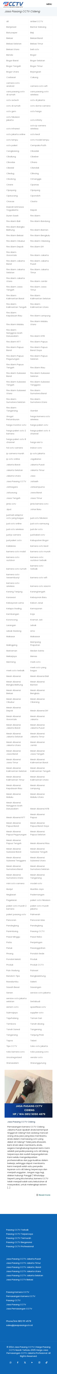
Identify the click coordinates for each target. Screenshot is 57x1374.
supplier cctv (36, 1012)
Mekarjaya (11, 656)
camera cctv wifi (38, 86)
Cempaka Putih (38, 145)
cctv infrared (13, 128)
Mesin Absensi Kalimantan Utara (39, 778)
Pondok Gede (37, 953)
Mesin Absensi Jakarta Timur (37, 735)
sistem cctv (12, 1006)
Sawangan (35, 987)
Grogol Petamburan (12, 418)
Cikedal (10, 167)
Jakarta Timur (37, 470)
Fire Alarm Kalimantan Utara (39, 305)
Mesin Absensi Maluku (13, 796)
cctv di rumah (13, 105)
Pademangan (37, 894)
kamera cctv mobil (16, 551)
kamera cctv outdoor (12, 559)
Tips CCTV (11, 1046)
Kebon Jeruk (36, 602)
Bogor (33, 54)
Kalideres (11, 546)
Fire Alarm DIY (37, 246)
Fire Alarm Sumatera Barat (38, 392)
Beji (32, 32)
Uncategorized (14, 1057)
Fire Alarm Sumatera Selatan (15, 401)
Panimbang (12, 931)
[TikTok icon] (46, 1362)
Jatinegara (12, 486)
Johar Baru (35, 509)
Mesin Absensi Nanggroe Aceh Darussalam (14, 805)
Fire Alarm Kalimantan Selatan (40, 297)
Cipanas (34, 184)
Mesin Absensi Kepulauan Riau (14, 787)
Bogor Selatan (37, 60)
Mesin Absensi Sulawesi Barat (13, 850)
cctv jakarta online (15, 134)
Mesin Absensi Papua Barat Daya (39, 824)
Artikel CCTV (36, 21)
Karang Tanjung (14, 591)
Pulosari (34, 970)
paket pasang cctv (16, 914)
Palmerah (35, 914)
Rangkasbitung (38, 975)
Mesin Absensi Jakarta (37, 718)
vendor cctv (36, 1057)
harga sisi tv (36, 442)
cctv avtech (12, 100)
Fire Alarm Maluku (15, 324)
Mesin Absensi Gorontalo (13, 718)
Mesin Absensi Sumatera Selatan (39, 868)
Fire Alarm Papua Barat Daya (38, 349)
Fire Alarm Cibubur (15, 240)
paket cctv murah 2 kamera (16, 907)
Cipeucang (12, 195)
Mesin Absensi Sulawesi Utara (38, 859)
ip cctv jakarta (37, 453)
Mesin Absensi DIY (39, 710)
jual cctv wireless (15, 529)
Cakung (34, 77)
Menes (33, 656)
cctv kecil (35, 134)
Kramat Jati (36, 619)
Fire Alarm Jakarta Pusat (39, 262)
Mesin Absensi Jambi (37, 744)
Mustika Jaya (37, 889)
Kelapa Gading (14, 608)
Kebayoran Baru (38, 597)
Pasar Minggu (13, 936)
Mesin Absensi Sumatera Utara (14, 876)
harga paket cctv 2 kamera (16, 432)
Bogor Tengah (13, 66)
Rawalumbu (12, 981)
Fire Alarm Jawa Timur (38, 288)
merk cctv (35, 661)
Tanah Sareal (13, 1029)
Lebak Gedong (13, 630)
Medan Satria (37, 650)
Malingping (11, 645)
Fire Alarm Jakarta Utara (15, 280)
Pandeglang (12, 925)
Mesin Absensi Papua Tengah (13, 842)
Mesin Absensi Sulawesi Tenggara (16, 859)
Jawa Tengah (13, 498)
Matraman (11, 650)
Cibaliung (11, 156)
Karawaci (11, 597)
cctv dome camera (40, 105)
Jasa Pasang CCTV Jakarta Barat (23, 1267)
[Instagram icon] (39, 1362)
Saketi (33, 981)
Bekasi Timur (36, 43)
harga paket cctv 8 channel (16, 441)
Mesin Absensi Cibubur (13, 700)
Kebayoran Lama (15, 602)
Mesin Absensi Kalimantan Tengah (40, 769)
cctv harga (36, 111)
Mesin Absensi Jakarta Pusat (37, 726)
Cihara (33, 162)
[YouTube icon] (32, 1362)
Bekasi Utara (12, 49)
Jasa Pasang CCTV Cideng (21, 1121)
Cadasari (11, 77)
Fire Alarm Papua (38, 341)
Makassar (35, 636)
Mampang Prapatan (35, 643)
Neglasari (11, 894)
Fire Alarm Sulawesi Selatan (40, 375)
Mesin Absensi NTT (15, 817)
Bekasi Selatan (13, 43)
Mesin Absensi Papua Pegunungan (16, 833)
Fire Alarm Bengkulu (40, 235)
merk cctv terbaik (15, 670)
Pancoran (11, 920)
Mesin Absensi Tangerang (37, 876)
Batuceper (11, 32)
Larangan (11, 625)
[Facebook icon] (17, 1362)
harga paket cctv (39, 424)
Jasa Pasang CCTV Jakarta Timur (23, 1263)
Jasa (32, 475)
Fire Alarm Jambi (38, 281)
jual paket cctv (14, 540)
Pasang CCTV (37, 931)
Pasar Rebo (36, 936)
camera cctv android (13, 84)
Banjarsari (11, 26)
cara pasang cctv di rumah (15, 93)
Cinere (9, 184)
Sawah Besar (13, 987)
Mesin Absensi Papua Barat (13, 824)
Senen (9, 992)
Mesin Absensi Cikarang (37, 700)
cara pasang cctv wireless (39, 93)
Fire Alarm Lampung (40, 315)
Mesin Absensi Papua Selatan (38, 833)
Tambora (11, 1023)
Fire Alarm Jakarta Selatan (15, 271)
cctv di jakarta (37, 100)
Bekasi (9, 38)
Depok (33, 209)
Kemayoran (36, 608)
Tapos (9, 1040)
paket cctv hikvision (40, 900)
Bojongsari (35, 71)
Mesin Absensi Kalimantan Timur (15, 778)
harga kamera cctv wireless (40, 418)
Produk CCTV (37, 964)
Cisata (33, 201)
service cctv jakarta (40, 992)
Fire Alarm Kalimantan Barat (15, 297)
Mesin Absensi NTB (39, 808)
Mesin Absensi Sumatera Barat (14, 868)
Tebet (33, 1040)
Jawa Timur (36, 498)
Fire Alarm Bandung (40, 221)
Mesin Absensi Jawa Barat (13, 752)
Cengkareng (12, 151)
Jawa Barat (36, 492)
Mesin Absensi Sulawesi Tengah (39, 850)
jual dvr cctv (36, 529)
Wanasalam (12, 1062)
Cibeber (34, 156)
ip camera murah (15, 453)
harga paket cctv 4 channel (40, 432)
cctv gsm (11, 111)
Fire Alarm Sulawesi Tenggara (40, 383)
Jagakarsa (35, 458)
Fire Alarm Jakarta (39, 255)
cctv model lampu (39, 139)
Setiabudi (35, 1001)
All (7, 21)
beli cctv (34, 49)
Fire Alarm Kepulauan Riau (14, 314)
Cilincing (34, 173)
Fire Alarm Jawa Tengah (14, 288)
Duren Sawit (12, 215)
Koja (32, 614)
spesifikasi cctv (38, 1006)
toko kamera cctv (15, 1051)
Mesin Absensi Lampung (37, 787)
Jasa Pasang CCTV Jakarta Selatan (24, 1275)
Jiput (8, 509)
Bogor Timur (36, 66)
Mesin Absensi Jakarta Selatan (14, 735)
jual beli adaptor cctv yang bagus (15, 516)
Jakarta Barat (13, 464)
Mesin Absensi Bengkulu (37, 692)
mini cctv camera (15, 883)
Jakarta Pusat (37, 464)
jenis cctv (11, 503)
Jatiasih (34, 481)
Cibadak (34, 151)
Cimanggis (35, 178)
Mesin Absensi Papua (37, 816)
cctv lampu (12, 139)
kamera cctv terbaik (36, 567)
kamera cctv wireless (12, 585)
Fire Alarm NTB (37, 336)
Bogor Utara (12, 71)
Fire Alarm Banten (39, 229)
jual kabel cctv (37, 534)
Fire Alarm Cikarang (40, 240)
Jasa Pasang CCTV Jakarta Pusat (23, 1258)
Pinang (9, 953)
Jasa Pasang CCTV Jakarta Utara (23, 1271)
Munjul (9, 889)
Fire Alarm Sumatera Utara (38, 401)
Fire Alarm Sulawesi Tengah (16, 383)
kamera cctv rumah (16, 568)
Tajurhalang (12, 1018)
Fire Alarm (35, 215)
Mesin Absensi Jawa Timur (13, 761)
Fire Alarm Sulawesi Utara (16, 392)
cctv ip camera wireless (38, 127)
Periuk (9, 948)
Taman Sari (36, 1018)
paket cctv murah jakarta (39, 907)
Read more (44, 1194)
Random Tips (13, 975)
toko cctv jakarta (39, 1046)
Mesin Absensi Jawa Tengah (37, 752)
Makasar (10, 636)
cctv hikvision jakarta (13, 118)
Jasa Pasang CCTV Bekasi (19, 1279)
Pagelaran (11, 900)
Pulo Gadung (13, 970)
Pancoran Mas (37, 920)
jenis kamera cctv (39, 503)
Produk (33, 959)
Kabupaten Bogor (39, 540)
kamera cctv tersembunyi (12, 576)
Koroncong (12, 619)
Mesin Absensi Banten (37, 683)
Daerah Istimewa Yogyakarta (15, 208)
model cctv (36, 883)
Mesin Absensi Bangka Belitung (14, 683)
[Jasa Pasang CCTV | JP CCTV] (10, 3)
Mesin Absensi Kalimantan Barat (39, 761)
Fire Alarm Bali (13, 221)
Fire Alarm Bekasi (14, 235)
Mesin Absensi (13, 676)
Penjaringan (36, 942)
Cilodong (11, 178)
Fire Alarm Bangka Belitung (15, 228)
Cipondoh (35, 195)
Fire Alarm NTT (13, 341)
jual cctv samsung (39, 523)
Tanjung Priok (37, 1034)
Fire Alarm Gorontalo (11, 254)
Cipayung (11, 190)
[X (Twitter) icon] (25, 1362)
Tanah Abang (37, 1023)
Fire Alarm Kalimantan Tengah (16, 305)
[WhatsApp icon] (10, 1362)
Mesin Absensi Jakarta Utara (13, 744)
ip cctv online (13, 458)
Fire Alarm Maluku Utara (39, 323)
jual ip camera (13, 534)
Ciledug (10, 173)
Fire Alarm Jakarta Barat (15, 262)
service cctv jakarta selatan (16, 1000)
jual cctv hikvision (39, 518)
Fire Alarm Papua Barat (15, 349)
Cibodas (10, 162)
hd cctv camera (14, 447)
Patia (9, 942)
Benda (9, 54)
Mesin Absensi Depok (13, 709)
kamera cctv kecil (39, 546)
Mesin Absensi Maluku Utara (37, 796)
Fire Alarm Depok (14, 246)
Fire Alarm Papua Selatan (38, 357)
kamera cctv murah (40, 551)
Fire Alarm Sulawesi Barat (16, 375)
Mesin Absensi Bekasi (13, 692)
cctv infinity (36, 120)
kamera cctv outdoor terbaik (38, 559)
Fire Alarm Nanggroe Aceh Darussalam (14, 332)
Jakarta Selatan (14, 470)
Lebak (33, 625)
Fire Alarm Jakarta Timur (39, 271)
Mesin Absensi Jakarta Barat (13, 726)
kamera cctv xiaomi (40, 586)
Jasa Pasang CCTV (16, 481)
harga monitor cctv (16, 424)
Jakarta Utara (13, 475)
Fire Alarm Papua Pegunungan (15, 357)
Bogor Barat (12, 60)
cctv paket (12, 145)
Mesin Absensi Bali (39, 676)
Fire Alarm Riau (37, 367)
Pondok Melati (13, 959)
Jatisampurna (37, 486)
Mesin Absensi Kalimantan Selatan (16, 769)
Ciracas (10, 201)
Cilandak (34, 167)
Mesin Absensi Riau (40, 843)
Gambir (34, 410)
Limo (32, 630)
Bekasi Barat (36, 38)
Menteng (11, 661)
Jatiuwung (11, 492)
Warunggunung (38, 1062)
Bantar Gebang (38, 26)
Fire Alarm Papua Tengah (15, 366)
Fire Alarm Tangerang (12, 409)
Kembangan (12, 614)
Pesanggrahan (37, 948)
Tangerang (36, 1029)
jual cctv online (14, 523)
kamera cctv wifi (38, 577)
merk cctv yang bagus (38, 669)
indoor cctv (36, 447)
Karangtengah (37, 591)
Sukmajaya (12, 1012)
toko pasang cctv (39, 1051)
